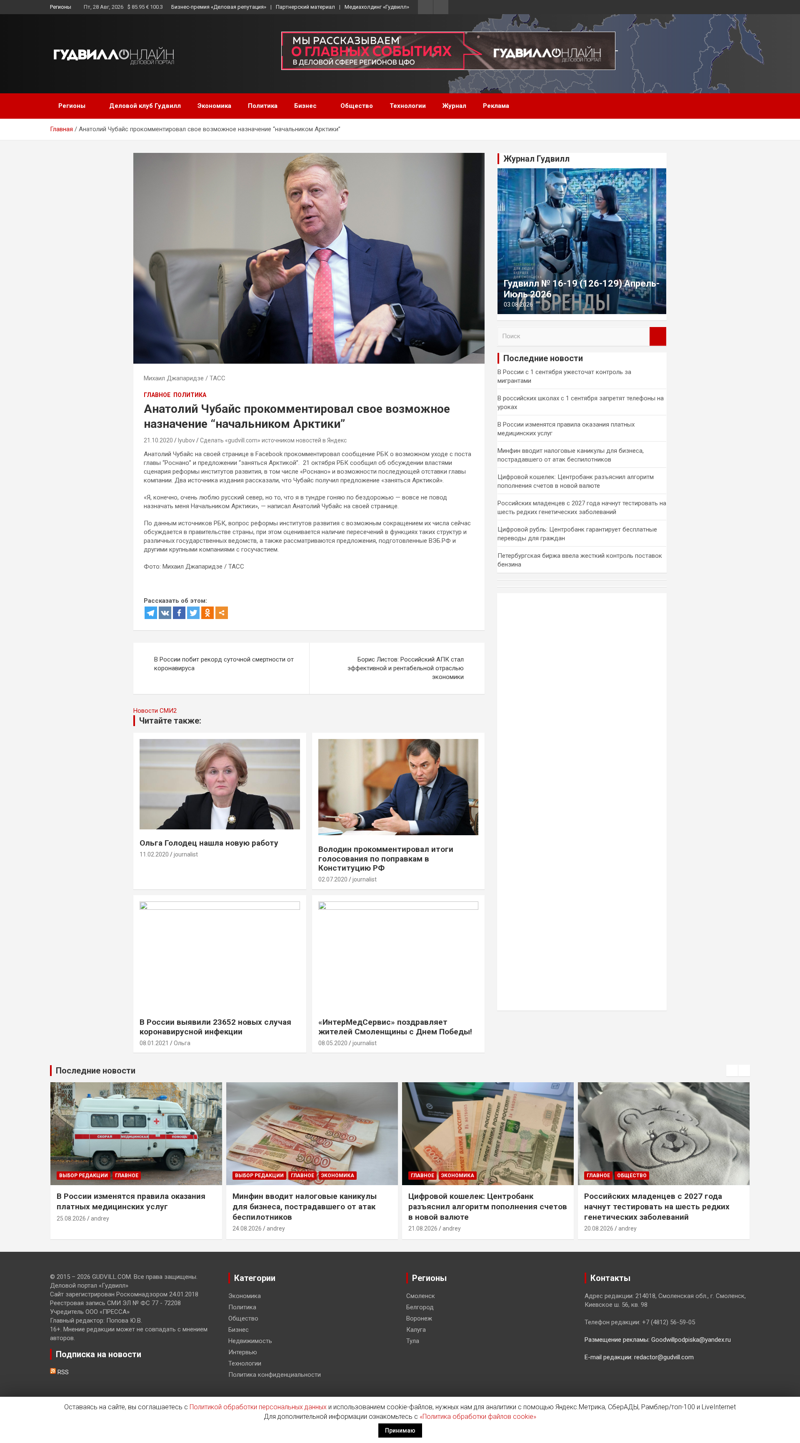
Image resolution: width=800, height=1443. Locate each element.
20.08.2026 (598, 1228)
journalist (186, 854)
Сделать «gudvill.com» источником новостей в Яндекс (273, 440)
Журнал (454, 106)
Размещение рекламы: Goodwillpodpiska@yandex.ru (658, 1339)
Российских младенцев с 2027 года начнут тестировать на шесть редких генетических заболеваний (657, 1206)
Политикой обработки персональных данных (258, 1407)
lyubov (186, 440)
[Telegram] (151, 613)
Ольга (182, 1043)
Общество (356, 106)
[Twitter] (193, 613)
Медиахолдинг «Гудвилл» (377, 7)
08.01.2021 (154, 1043)
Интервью (242, 1352)
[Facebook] (179, 613)
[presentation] (732, 1070)
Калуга (416, 1329)
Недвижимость (250, 1341)
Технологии (408, 106)
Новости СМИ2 (155, 710)
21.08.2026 (423, 1228)
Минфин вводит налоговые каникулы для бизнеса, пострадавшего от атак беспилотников (304, 1206)
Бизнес (305, 106)
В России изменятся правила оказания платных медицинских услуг (131, 1201)
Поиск (658, 336)
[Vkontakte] (165, 613)
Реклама (496, 106)
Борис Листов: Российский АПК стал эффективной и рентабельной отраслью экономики (406, 668)
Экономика (214, 106)
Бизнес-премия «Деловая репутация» (218, 7)
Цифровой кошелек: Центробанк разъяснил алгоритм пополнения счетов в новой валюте (487, 1206)
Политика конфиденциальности (274, 1374)
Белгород (420, 1307)
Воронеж (419, 1318)
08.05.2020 (333, 1043)
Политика (263, 106)
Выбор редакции (83, 1175)
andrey (100, 1218)
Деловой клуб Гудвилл (145, 106)
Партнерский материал (305, 7)
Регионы (60, 7)
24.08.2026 (247, 1228)
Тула (412, 1341)
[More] (221, 613)
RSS (62, 1372)
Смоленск (420, 1296)
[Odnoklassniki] (207, 613)
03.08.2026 (518, 304)
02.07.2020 (333, 879)
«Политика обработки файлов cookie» (478, 1417)
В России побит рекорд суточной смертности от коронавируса (224, 664)
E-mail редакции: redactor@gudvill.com (639, 1357)
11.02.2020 (154, 854)
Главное (157, 395)
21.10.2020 (158, 440)
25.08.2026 (71, 1218)
